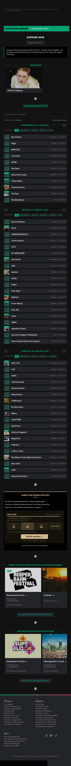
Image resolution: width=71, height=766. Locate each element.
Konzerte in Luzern (42, 713)
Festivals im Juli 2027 (11, 718)
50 (41, 526)
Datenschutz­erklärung (11, 743)
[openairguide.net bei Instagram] (46, 735)
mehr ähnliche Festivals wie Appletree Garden (35, 614)
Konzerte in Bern (41, 709)
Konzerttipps (40, 704)
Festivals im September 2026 (14, 722)
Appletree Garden (38, 9)
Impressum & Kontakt (11, 746)
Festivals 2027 (9, 713)
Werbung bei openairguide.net (14, 741)
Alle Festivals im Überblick (13, 724)
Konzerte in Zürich (42, 706)
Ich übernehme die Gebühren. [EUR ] (22, 532)
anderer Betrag (55, 526)
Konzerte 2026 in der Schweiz (46, 722)
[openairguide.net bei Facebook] (51, 735)
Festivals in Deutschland (12, 709)
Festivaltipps (8, 704)
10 (13, 526)
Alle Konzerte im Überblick (45, 726)
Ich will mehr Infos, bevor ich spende (35, 546)
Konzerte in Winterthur (43, 711)
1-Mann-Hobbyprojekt (37, 501)
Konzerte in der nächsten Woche (47, 715)
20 (27, 526)
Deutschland (26, 9)
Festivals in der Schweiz (12, 706)
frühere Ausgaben (52, 9)
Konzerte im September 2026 (46, 720)
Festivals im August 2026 (13, 720)
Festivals (17, 9)
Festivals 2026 (9, 711)
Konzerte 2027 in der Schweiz (46, 724)
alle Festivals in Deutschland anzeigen (34, 681)
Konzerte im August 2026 (44, 718)
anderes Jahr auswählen (34, 42)
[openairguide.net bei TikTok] (56, 735)
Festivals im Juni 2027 (12, 715)
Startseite (8, 9)
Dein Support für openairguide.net (16, 739)
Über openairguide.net (12, 737)
